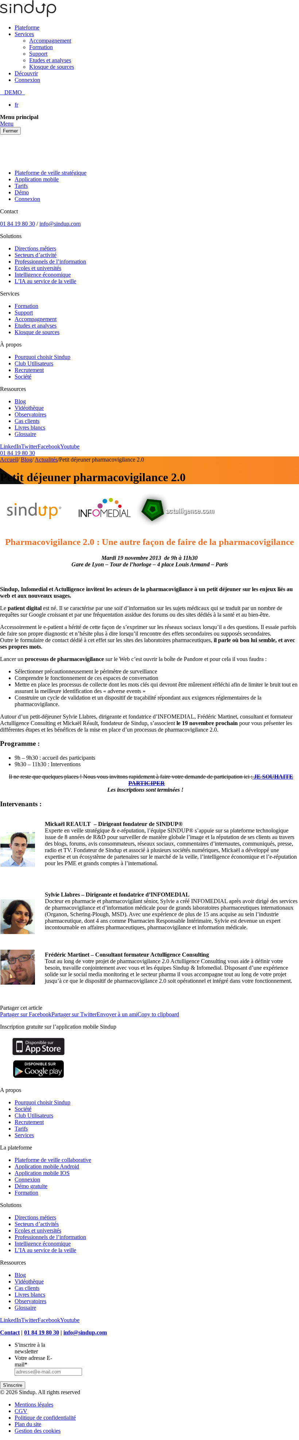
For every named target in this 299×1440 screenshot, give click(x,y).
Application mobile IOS (42, 1173)
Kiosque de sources (51, 67)
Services (24, 34)
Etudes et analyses (50, 60)
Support (38, 54)
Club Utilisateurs (34, 363)
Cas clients (27, 421)
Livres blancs (30, 427)
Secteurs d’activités (37, 1224)
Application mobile (37, 179)
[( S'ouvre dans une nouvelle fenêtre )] (38, 1055)
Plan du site (28, 1424)
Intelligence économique (43, 275)
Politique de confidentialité (45, 1418)
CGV (21, 1411)
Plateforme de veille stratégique (50, 173)
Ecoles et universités (38, 268)
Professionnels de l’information (50, 261)
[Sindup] (28, 15)
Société (23, 376)
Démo (22, 192)
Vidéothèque (29, 408)
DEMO (12, 92)
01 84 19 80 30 (17, 224)
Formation (41, 47)
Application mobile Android (47, 1166)
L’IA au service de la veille (45, 281)
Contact (10, 1332)
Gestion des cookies (38, 1431)
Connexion (27, 80)
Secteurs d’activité (36, 255)
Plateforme (27, 27)
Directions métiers (35, 248)
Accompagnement (50, 40)
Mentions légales (34, 1404)
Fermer (10, 131)
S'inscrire (12, 1385)
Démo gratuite (31, 1186)
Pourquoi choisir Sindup (42, 357)
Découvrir (26, 73)
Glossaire (25, 434)
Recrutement (29, 370)
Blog (20, 401)
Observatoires (30, 414)
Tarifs (21, 186)
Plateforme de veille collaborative (53, 1160)
